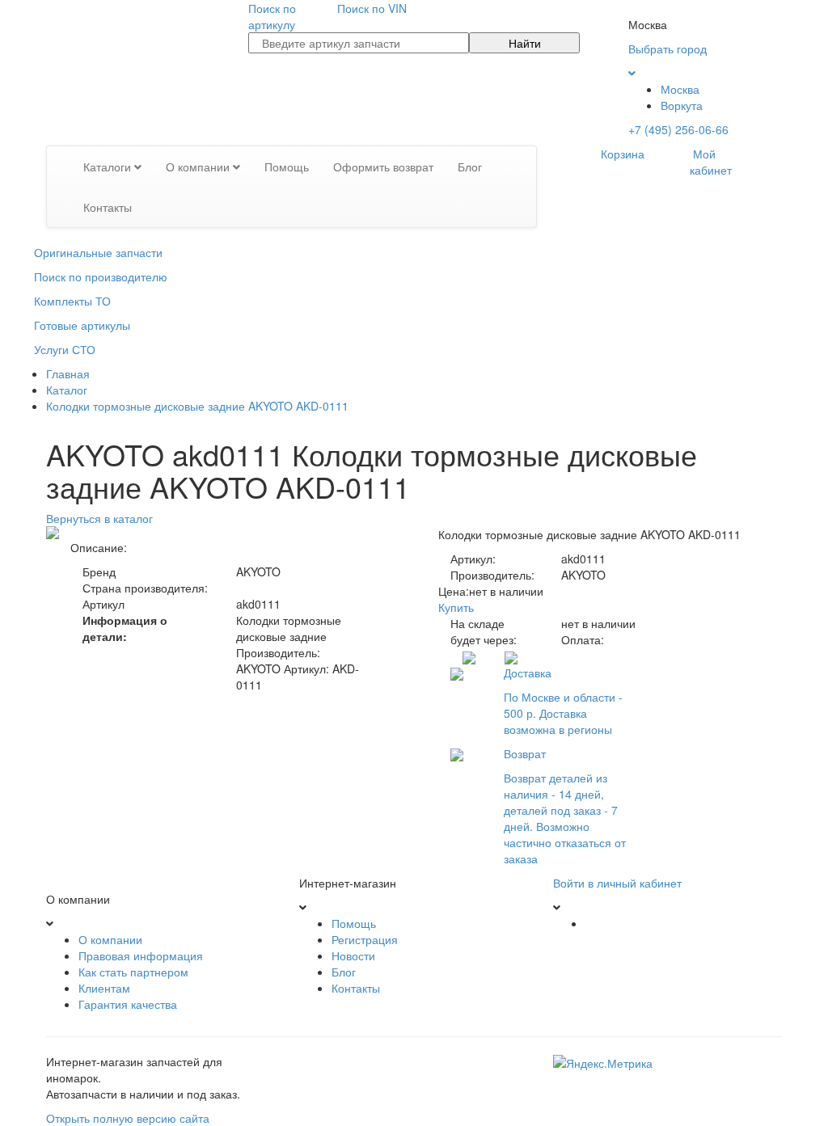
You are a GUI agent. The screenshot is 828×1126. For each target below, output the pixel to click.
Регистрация (365, 939)
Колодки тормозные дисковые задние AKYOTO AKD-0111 (197, 406)
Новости (353, 955)
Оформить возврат (383, 166)
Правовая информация (140, 955)
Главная (68, 373)
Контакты (107, 207)
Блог (470, 166)
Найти (525, 43)
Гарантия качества (127, 1004)
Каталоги (108, 166)
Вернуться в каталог (99, 518)
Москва (680, 89)
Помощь (286, 166)
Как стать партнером (133, 972)
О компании (199, 166)
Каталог (66, 390)
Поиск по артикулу (272, 16)
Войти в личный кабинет (617, 883)
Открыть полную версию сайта (127, 1118)
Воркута (682, 105)
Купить (456, 607)
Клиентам (104, 988)
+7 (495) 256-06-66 (678, 129)
